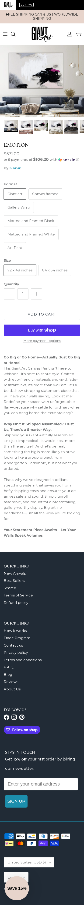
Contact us (13, 645)
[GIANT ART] (42, 34)
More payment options (42, 341)
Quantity (11, 284)
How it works (15, 630)
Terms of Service (18, 595)
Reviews (11, 682)
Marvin (15, 168)
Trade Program (17, 638)
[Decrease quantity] (9, 294)
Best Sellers (14, 580)
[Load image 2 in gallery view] (42, 81)
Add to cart (42, 314)
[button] (42, 159)
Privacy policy (16, 652)
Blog (8, 674)
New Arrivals (15, 573)
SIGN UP (16, 801)
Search (10, 588)
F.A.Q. (9, 667)
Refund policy (16, 602)
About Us (12, 689)
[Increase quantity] (36, 294)
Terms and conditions (23, 660)
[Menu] (5, 34)
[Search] (15, 34)
